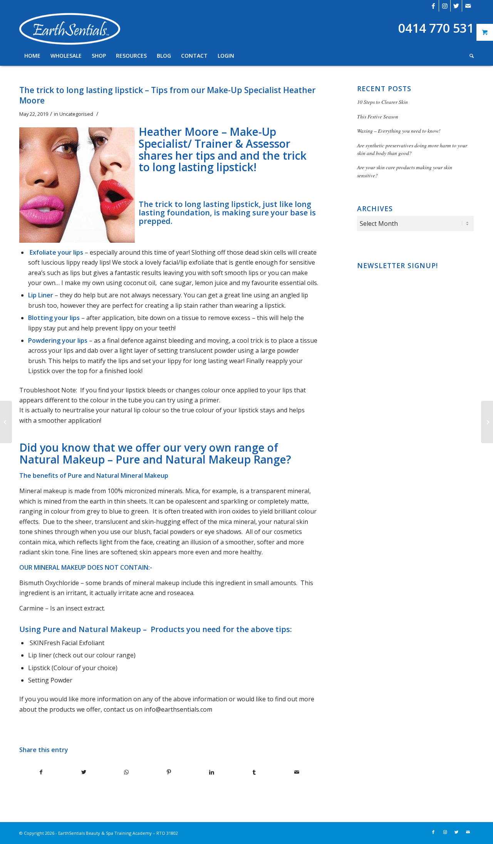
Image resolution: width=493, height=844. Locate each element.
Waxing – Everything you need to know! (399, 130)
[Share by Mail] (296, 772)
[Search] (469, 55)
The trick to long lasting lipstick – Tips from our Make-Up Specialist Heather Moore (167, 95)
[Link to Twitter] (456, 6)
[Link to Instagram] (444, 6)
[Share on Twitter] (84, 772)
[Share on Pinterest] (169, 772)
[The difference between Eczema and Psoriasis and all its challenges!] (487, 422)
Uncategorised (76, 113)
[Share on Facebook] (41, 772)
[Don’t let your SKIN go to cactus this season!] (6, 422)
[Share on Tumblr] (254, 772)
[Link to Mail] (468, 6)
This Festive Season (377, 116)
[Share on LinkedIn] (211, 772)
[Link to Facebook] (433, 6)
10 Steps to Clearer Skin (382, 101)
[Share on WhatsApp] (126, 772)
